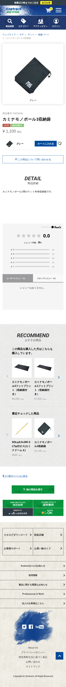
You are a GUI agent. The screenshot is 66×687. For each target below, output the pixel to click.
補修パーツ (43, 34)
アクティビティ (40, 26)
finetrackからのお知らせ (33, 566)
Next (58, 377)
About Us (33, 647)
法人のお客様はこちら (33, 603)
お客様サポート (12, 548)
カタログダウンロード (16, 534)
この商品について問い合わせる (34, 159)
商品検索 (10, 26)
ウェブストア (9, 34)
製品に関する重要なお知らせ (33, 584)
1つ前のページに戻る (16, 476)
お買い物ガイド (42, 548)
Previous (7, 376)
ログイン (56, 26)
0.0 (46, 235)
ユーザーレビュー (16, 278)
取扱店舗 (39, 534)
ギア (21, 34)
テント (31, 34)
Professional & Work (33, 594)
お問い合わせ (33, 661)
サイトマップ (33, 666)
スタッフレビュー (47, 278)
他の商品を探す (34, 489)
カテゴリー (23, 26)
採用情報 (33, 575)
